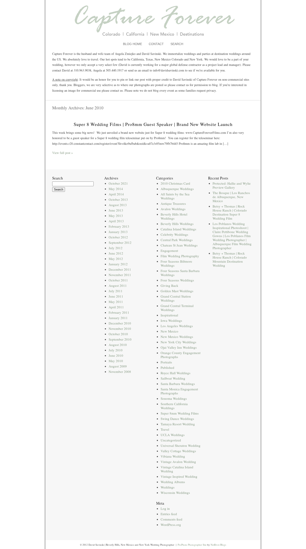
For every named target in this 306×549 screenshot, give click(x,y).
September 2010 (120, 339)
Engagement (169, 250)
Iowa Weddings (171, 320)
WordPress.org (171, 524)
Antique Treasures (173, 203)
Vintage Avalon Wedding (178, 461)
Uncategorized (171, 440)
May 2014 (116, 188)
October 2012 (118, 237)
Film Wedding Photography (180, 256)
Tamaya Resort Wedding (178, 424)
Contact (156, 43)
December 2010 (120, 323)
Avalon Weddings (173, 209)
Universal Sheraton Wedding (180, 445)
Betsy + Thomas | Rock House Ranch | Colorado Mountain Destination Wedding (230, 259)
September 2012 (120, 242)
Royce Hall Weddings (175, 373)
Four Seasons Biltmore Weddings (176, 263)
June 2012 (116, 253)
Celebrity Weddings (174, 234)
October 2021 (118, 183)
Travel (165, 429)
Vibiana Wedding (173, 456)
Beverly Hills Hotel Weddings (174, 216)
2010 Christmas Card (175, 183)
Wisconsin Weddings (175, 492)
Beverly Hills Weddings (177, 223)
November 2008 (120, 371)
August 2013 (118, 205)
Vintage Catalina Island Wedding (177, 469)
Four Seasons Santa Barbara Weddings (180, 272)
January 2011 (118, 318)
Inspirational (169, 315)
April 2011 (116, 307)
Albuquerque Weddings (177, 188)
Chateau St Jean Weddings (179, 245)
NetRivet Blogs (218, 544)
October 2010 (118, 334)
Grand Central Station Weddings (176, 298)
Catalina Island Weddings (178, 229)
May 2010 (116, 361)
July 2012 (116, 248)
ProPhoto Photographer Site (192, 544)
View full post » (62, 153)
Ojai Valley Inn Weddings (179, 347)
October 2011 (118, 280)
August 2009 (118, 366)
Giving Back (169, 285)
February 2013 (119, 226)
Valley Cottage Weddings (178, 451)
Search (176, 43)
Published (167, 367)
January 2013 (118, 231)
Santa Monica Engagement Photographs (179, 391)
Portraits (166, 362)
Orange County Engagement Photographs (180, 354)
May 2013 (116, 215)
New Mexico (169, 331)
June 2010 (116, 355)
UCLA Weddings (173, 434)
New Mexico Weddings (177, 336)
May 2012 (116, 258)
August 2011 (118, 285)
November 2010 (120, 328)
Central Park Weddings (177, 240)
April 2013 (116, 221)
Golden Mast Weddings (177, 291)
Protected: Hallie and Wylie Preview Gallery (232, 185)
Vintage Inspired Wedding (179, 476)
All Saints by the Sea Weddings (175, 196)
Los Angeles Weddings (177, 326)
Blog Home (132, 43)
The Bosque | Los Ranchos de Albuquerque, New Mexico (231, 196)
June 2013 (116, 210)
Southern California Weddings (174, 406)
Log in (165, 508)
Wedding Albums (173, 482)
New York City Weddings (178, 342)
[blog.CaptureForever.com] (153, 39)
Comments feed (171, 519)
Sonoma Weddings (174, 398)
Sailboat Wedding (173, 378)
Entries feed (169, 514)
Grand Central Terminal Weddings (177, 307)
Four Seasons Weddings (177, 280)
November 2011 (120, 274)
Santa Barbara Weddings (178, 383)
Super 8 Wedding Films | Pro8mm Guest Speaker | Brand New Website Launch (153, 124)
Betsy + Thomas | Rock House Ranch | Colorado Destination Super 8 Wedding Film (230, 212)
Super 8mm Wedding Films (180, 413)
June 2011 (116, 296)
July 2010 (116, 350)
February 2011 (119, 312)
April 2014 (116, 194)
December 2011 (120, 269)
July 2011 (116, 291)
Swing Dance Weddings (177, 418)
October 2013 (118, 199)
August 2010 (118, 344)
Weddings (168, 487)
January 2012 (118, 264)
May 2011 (116, 301)
